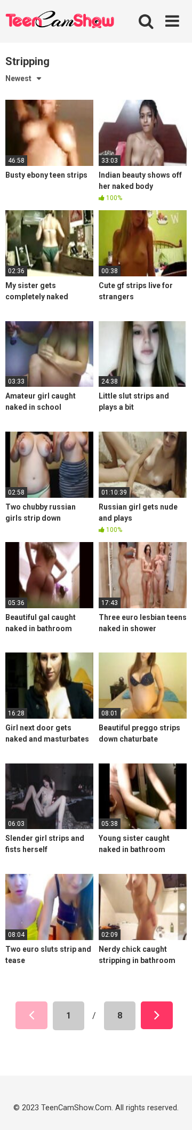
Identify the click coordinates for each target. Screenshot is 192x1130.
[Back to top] (172, 1107)
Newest (18, 78)
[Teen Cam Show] (59, 21)
